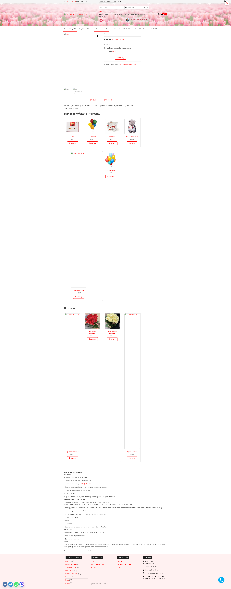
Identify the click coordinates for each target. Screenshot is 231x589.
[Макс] (21, 584)
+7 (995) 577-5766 (71, 1)
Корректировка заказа (124, 564)
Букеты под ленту (129, 29)
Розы (105, 29)
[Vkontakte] (5, 584)
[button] (97, 36)
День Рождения (70, 29)
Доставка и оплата (110, 1)
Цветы (67, 583)
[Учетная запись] (159, 14)
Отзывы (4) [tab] (108, 100)
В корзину (120, 58)
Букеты (98, 29)
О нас (101, 1)
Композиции (115, 29)
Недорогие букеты (86, 29)
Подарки (153, 29)
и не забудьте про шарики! (138, 19)
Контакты (120, 1)
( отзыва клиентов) (119, 39)
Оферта (119, 567)
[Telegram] (10, 584)
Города (119, 561)
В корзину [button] (72, 143)
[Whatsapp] (16, 584)
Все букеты (143, 29)
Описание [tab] (93, 100)
